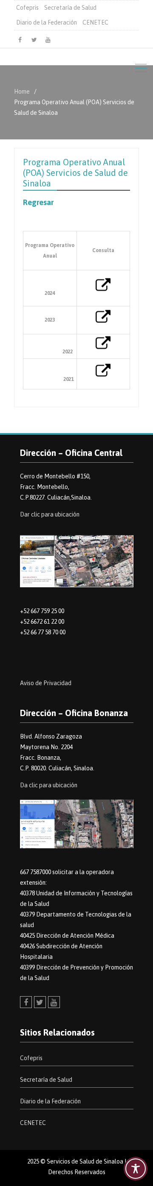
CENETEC (95, 22)
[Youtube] (48, 40)
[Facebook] (20, 40)
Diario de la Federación (46, 22)
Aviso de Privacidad (45, 683)
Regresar (38, 202)
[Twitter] (34, 40)
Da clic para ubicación (48, 785)
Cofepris (27, 7)
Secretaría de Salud (70, 7)
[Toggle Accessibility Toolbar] (136, 1169)
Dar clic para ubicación (49, 514)
